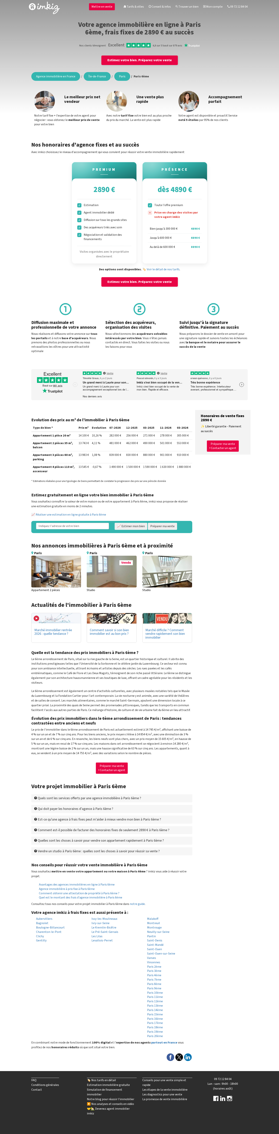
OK (126, 65)
